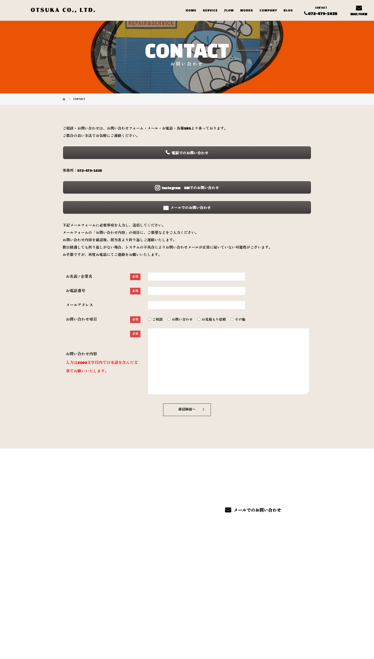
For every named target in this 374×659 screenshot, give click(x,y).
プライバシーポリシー (293, 635)
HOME (191, 10)
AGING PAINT (173, 581)
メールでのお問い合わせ (257, 510)
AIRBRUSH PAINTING (230, 559)
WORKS (246, 10)
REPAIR (219, 579)
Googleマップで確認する (84, 607)
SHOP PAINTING (226, 572)
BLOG (288, 10)
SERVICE (210, 10)
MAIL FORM (358, 14)
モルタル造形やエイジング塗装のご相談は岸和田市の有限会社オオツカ (110, 635)
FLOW (229, 10)
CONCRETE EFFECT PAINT (234, 566)
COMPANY (268, 10)
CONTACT (272, 580)
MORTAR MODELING (179, 575)
